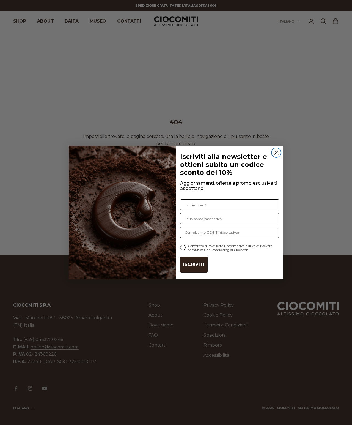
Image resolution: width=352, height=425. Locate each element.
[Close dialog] (276, 152)
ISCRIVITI (194, 264)
